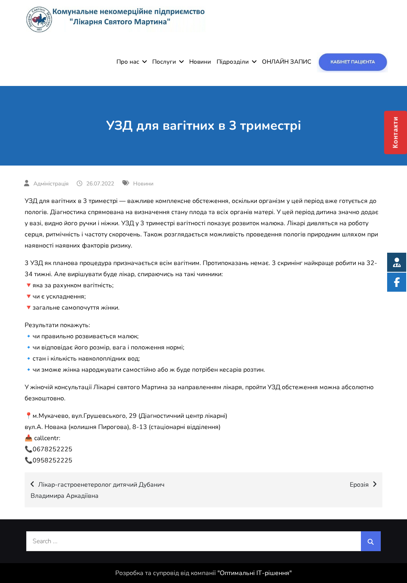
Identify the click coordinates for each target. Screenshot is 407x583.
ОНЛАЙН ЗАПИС (286, 62)
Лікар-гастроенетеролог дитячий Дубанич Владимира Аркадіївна (98, 490)
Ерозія (359, 484)
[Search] (371, 541)
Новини (200, 62)
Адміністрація (51, 183)
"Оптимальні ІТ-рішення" (254, 573)
